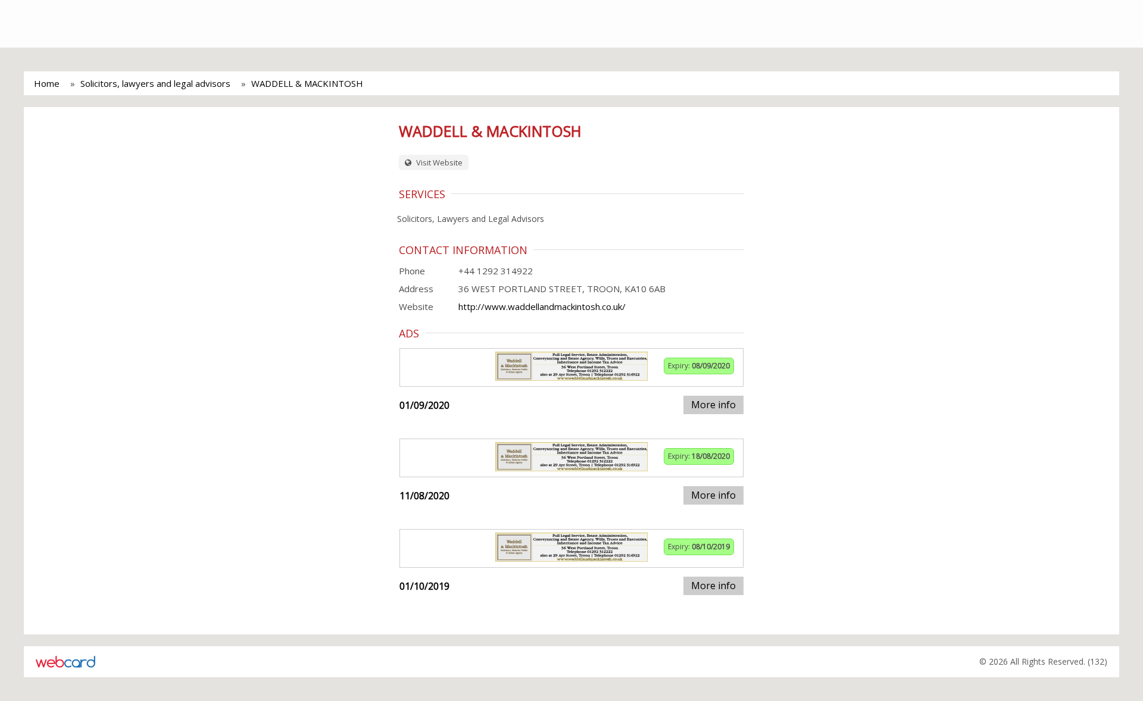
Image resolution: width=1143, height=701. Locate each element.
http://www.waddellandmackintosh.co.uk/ (542, 306)
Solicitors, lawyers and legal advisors (155, 83)
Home (47, 83)
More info (713, 404)
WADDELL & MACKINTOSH (307, 83)
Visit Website (438, 162)
